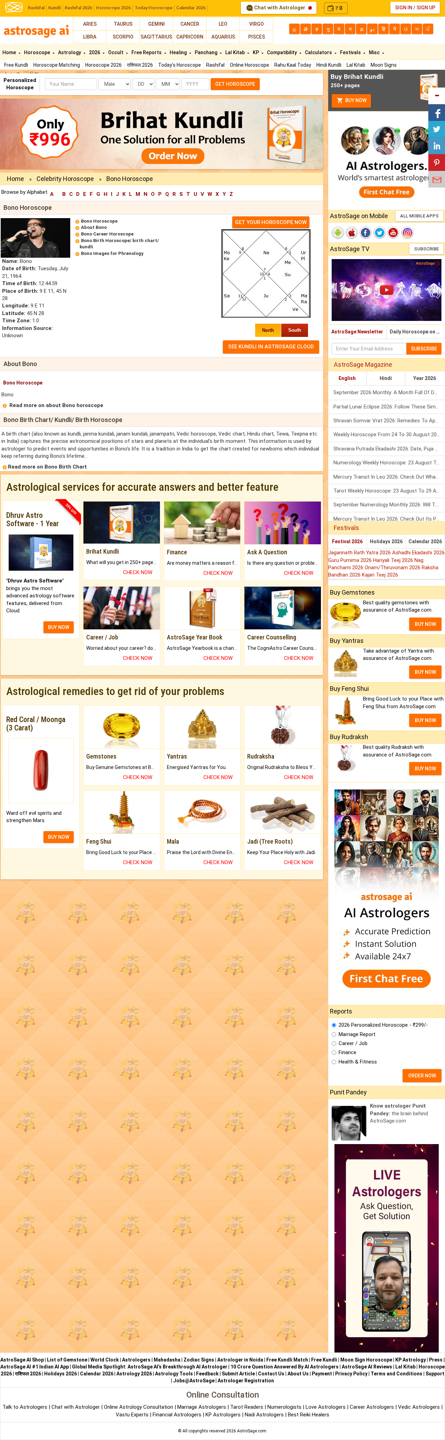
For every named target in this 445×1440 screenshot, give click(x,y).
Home (9, 52)
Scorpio (123, 37)
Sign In (403, 7)
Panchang (206, 52)
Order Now (422, 1075)
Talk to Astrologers (24, 1407)
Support (435, 1373)
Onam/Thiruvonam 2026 (393, 567)
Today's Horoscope (179, 65)
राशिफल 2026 (140, 65)
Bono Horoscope (99, 221)
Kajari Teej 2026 (380, 575)
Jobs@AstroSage (194, 1380)
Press (436, 1360)
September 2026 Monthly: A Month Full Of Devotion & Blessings (389, 392)
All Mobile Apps (419, 215)
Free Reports (147, 52)
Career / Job (353, 1043)
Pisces (256, 37)
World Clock (104, 1360)
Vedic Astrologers (419, 1407)
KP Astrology (410, 1360)
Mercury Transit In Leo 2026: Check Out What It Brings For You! (389, 477)
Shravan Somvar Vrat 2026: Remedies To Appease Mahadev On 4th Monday (389, 420)
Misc (375, 52)
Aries (90, 24)
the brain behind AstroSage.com (399, 1113)
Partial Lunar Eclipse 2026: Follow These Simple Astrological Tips (389, 407)
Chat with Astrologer (280, 8)
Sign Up (425, 7)
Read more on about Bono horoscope (56, 405)
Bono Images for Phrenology (112, 253)
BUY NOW (58, 627)
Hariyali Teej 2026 (393, 560)
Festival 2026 (347, 541)
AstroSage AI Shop (22, 1360)
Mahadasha (167, 1360)
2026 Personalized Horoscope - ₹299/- (383, 1025)
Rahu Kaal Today (292, 65)
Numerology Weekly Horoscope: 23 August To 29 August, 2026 (389, 463)
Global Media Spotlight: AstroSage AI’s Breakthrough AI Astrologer (149, 1366)
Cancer (189, 24)
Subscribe (426, 248)
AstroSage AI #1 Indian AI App (34, 1366)
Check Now (137, 572)
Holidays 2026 (386, 541)
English (347, 378)
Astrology (70, 52)
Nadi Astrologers (264, 1415)
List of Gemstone (67, 1360)
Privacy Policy (351, 1373)
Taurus (123, 24)
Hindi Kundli (328, 65)
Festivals (351, 52)
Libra (89, 37)
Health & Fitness (358, 1062)
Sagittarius (156, 37)
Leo (223, 24)
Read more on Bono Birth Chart (47, 467)
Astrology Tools (174, 1373)
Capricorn (189, 37)
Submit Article (238, 1373)
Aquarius (223, 37)
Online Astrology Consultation (139, 1407)
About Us (298, 1373)
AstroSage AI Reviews (367, 1366)
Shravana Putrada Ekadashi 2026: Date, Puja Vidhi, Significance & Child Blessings (389, 449)
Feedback (207, 1373)
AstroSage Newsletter (357, 331)
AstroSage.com (251, 1431)
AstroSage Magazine (363, 364)
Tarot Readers (247, 1407)
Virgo (256, 24)
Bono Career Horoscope (107, 234)
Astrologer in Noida (240, 1360)
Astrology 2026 (134, 1373)
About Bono (94, 227)
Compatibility (282, 52)
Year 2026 (424, 378)
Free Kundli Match (287, 1360)
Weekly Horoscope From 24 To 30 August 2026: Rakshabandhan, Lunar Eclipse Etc (389, 434)
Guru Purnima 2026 (350, 560)
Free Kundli (16, 65)
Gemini (156, 24)
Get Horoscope (235, 84)
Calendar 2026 (190, 7)
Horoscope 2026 (113, 7)
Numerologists (285, 1407)
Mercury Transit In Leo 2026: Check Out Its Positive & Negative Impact (389, 519)
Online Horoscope (249, 65)
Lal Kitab (356, 65)
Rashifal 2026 (78, 7)
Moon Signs (384, 65)
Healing (179, 52)
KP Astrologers (223, 1415)
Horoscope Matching (56, 65)
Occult (116, 52)
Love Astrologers (326, 1407)
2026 (95, 52)
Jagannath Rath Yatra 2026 (360, 552)
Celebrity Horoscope (65, 178)
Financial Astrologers (177, 1415)
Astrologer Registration (246, 1380)
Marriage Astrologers (202, 1407)
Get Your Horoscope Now (271, 222)
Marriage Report (357, 1034)
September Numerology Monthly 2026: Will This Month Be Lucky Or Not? (389, 505)
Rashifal (36, 7)
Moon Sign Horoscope (366, 1360)
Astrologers (136, 1360)
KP (256, 52)
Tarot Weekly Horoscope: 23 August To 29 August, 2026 (389, 491)
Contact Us (271, 1373)
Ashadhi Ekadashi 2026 (418, 552)
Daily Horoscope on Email (417, 331)
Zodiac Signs (199, 1360)
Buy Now (355, 100)
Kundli (54, 7)
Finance (347, 1052)
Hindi (386, 378)
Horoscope (37, 52)
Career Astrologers (372, 1407)
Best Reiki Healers (308, 1415)
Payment (322, 1373)
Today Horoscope (153, 7)
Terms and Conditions (396, 1373)
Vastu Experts (132, 1415)
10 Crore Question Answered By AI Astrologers (284, 1366)
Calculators (319, 52)
